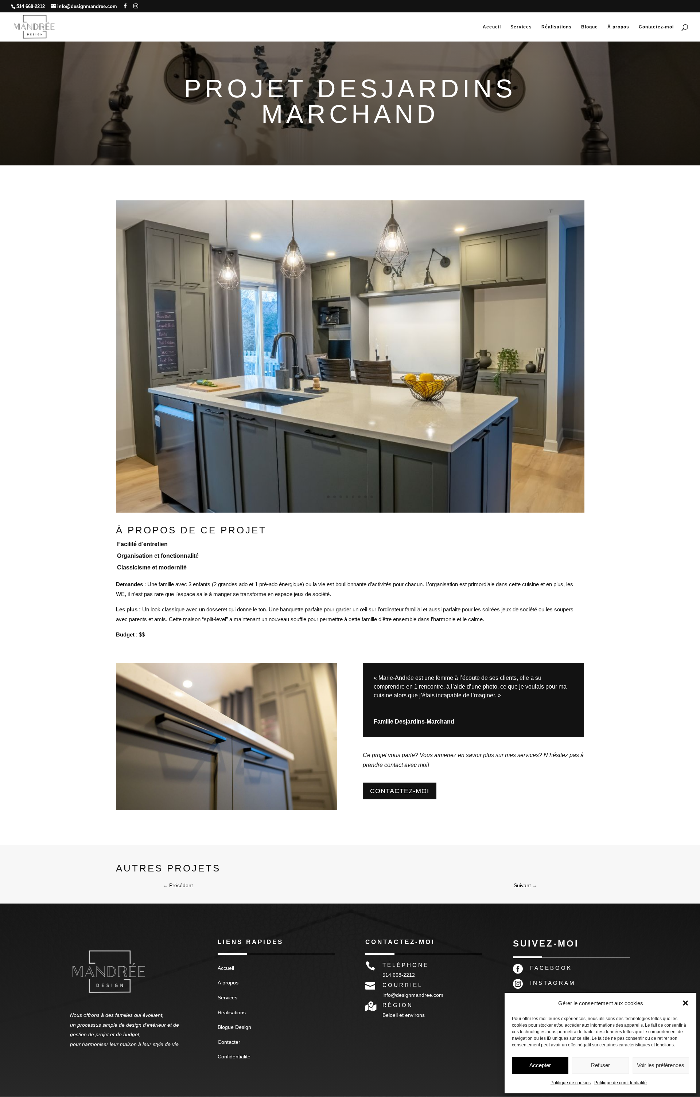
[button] (685, 1003)
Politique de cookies (571, 1082)
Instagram (553, 983)
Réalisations (556, 27)
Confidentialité (234, 1056)
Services (521, 27)
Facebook (551, 968)
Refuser (600, 1065)
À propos (618, 27)
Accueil (492, 27)
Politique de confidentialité (620, 1082)
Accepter (540, 1065)
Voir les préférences (660, 1065)
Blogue (589, 27)
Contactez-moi (656, 27)
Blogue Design (234, 1027)
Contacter (229, 1042)
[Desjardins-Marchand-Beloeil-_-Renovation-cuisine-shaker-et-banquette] (350, 512)
